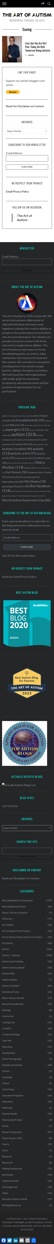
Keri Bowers (16, 472)
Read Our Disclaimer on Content (25, 106)
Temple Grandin (10, 1180)
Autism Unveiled (17, 449)
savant (28, 491)
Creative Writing (10, 1034)
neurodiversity (13, 481)
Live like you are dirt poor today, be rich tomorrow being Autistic (37, 46)
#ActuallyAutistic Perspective (17, 900)
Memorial (7, 1107)
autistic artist (23, 453)
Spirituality (7, 1174)
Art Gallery (8, 924)
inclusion (30, 468)
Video (5, 1193)
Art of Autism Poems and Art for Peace (22, 937)
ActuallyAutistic (30, 420)
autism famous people (13, 967)
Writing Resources (11, 1205)
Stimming (25, 496)
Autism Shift (24, 444)
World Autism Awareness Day (26, 500)
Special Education (11, 496)
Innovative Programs (13, 1095)
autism (24, 434)
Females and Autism (12, 1064)
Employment (8, 1052)
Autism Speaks (40, 444)
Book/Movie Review (12, 1003)
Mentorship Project (12, 1119)
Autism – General (11, 955)
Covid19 (6, 1028)
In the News (8, 1089)
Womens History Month (14, 1199)
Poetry (5, 1144)
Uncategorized (10, 1186)
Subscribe (27, 547)
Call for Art (8, 1016)
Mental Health (9, 1113)
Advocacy (7, 918)
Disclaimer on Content (26, 878)
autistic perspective (25, 458)
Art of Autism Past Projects (16, 930)
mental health (15, 477)
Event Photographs (12, 1058)
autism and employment (29, 440)
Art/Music (7, 943)
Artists (5, 949)
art (10, 425)
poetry (23, 486)
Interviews (7, 1101)
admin (31, 54)
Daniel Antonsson (15, 463)
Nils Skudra (35, 481)
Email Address (14, 153)
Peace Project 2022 (12, 1138)
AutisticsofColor (10, 991)
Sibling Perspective (12, 1168)
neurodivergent (31, 477)
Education (7, 1046)
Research (7, 1156)
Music (5, 1125)
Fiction (5, 1071)
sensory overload (41, 491)
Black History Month (13, 997)
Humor (5, 1083)
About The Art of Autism (15, 912)
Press (5, 1150)
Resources (7, 1162)
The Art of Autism (24, 218)
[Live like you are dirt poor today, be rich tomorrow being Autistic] (12, 49)
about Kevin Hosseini (22, 416)
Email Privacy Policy (17, 191)
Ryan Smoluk (17, 491)
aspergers (17, 429)
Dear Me (29, 463)
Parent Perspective (12, 1132)
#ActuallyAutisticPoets (14, 906)
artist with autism (33, 425)
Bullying (6, 1010)
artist (19, 425)
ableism (7, 416)
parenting (9, 486)
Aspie (34, 430)
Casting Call (8, 1022)
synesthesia (38, 496)
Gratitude (7, 1077)
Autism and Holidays (12, 961)
